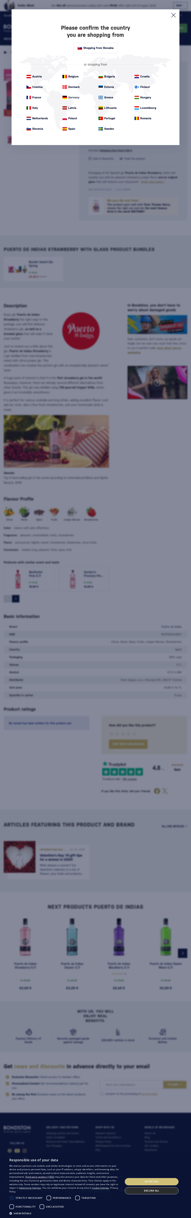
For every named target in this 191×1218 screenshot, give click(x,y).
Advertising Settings (30, 1187)
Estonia (109, 86)
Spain (71, 128)
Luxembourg (148, 107)
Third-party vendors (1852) (39, 1176)
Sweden (109, 128)
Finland (145, 86)
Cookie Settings (100, 1187)
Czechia (37, 86)
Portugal (109, 118)
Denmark (74, 86)
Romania (145, 118)
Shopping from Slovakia (98, 47)
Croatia (145, 76)
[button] (64, 1213)
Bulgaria (109, 76)
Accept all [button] (152, 1181)
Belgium (73, 76)
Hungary (145, 97)
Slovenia (37, 128)
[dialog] (95, 1186)
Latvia (72, 107)
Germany (73, 97)
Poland (72, 118)
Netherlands (40, 118)
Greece (108, 97)
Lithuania (110, 107)
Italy (35, 107)
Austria (37, 76)
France (36, 97)
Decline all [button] (151, 1190)
